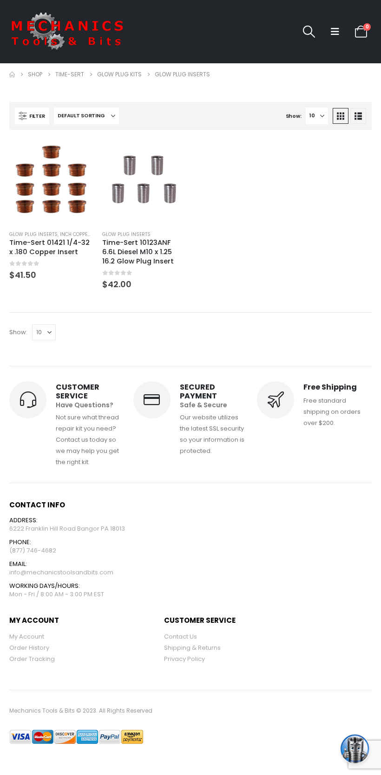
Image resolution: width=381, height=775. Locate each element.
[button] (309, 32)
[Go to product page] (51, 181)
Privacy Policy (184, 658)
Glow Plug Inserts (33, 234)
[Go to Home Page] (12, 74)
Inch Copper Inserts (86, 234)
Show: (294, 116)
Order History (29, 647)
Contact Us (180, 636)
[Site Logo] (67, 31)
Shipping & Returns (192, 647)
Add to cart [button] (77, 154)
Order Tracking (32, 658)
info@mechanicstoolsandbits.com (61, 572)
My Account (26, 636)
